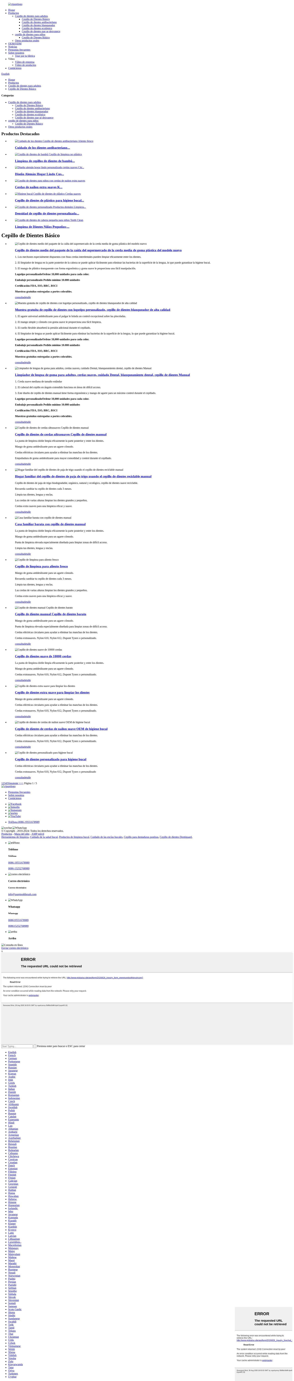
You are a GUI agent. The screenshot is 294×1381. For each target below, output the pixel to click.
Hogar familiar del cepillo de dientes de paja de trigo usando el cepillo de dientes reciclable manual (83, 476)
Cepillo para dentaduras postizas (141, 837)
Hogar (11, 10)
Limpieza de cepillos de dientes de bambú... (45, 161)
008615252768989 (18, 925)
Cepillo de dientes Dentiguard (176, 837)
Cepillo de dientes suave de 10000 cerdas (43, 656)
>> (21, 783)
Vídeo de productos (25, 65)
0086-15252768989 (18, 868)
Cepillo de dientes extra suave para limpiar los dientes (52, 692)
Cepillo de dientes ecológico (37, 28)
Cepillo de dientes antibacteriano (39, 22)
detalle (27, 297)
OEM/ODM (14, 43)
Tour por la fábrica (25, 55)
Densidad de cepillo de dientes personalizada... (47, 213)
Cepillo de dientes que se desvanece (41, 31)
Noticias (12, 46)
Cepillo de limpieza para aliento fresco (41, 566)
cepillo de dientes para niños (30, 34)
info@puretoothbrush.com (22, 894)
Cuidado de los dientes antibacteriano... (42, 147)
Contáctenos (14, 68)
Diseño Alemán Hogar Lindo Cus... (39, 174)
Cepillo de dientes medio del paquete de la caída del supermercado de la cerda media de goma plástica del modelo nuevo (98, 250)
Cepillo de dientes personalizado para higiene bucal (50, 759)
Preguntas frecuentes (19, 49)
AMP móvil (37, 833)
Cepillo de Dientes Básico (36, 19)
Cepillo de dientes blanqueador (38, 25)
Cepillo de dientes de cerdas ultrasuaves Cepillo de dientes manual (61, 434)
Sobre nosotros (16, 52)
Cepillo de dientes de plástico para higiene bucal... (49, 200)
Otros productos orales (27, 40)
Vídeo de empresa (24, 62)
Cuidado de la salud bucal (44, 837)
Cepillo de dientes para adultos (31, 16)
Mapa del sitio (21, 833)
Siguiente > (14, 783)
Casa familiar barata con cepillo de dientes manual (50, 524)
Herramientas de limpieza (15, 837)
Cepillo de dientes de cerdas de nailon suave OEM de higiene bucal (61, 729)
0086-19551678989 (18, 862)
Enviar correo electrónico (14, 948)
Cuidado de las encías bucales (106, 837)
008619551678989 (18, 920)
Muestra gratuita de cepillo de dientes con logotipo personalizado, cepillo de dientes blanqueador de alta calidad (92, 309)
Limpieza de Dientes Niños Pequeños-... (42, 227)
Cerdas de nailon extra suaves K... (38, 187)
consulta (19, 297)
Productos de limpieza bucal (74, 837)
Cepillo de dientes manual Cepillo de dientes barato (50, 614)
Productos (13, 13)
